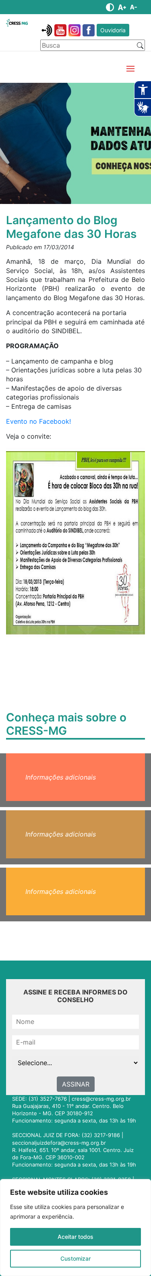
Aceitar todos (75, 1236)
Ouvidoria (113, 30)
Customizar (75, 1258)
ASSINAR (75, 1084)
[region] (75, 1227)
